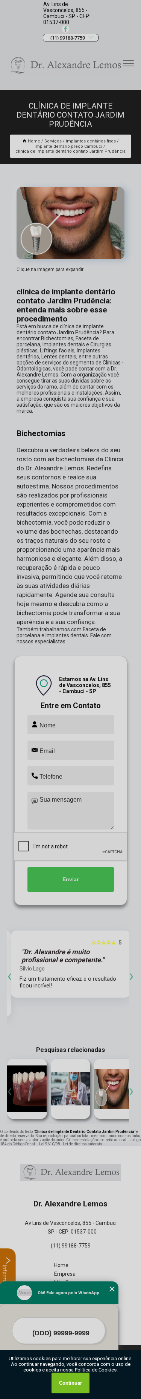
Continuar (70, 1383)
